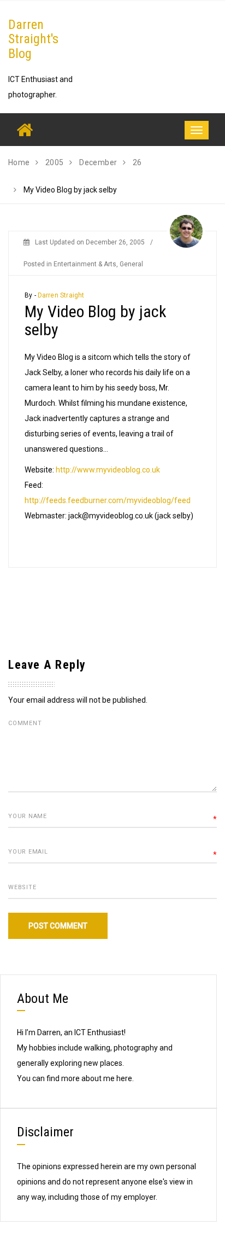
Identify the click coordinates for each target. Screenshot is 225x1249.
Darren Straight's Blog (33, 39)
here (124, 1078)
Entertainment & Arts (85, 264)
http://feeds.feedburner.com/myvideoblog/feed (108, 500)
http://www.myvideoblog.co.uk (108, 469)
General (131, 264)
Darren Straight (61, 295)
